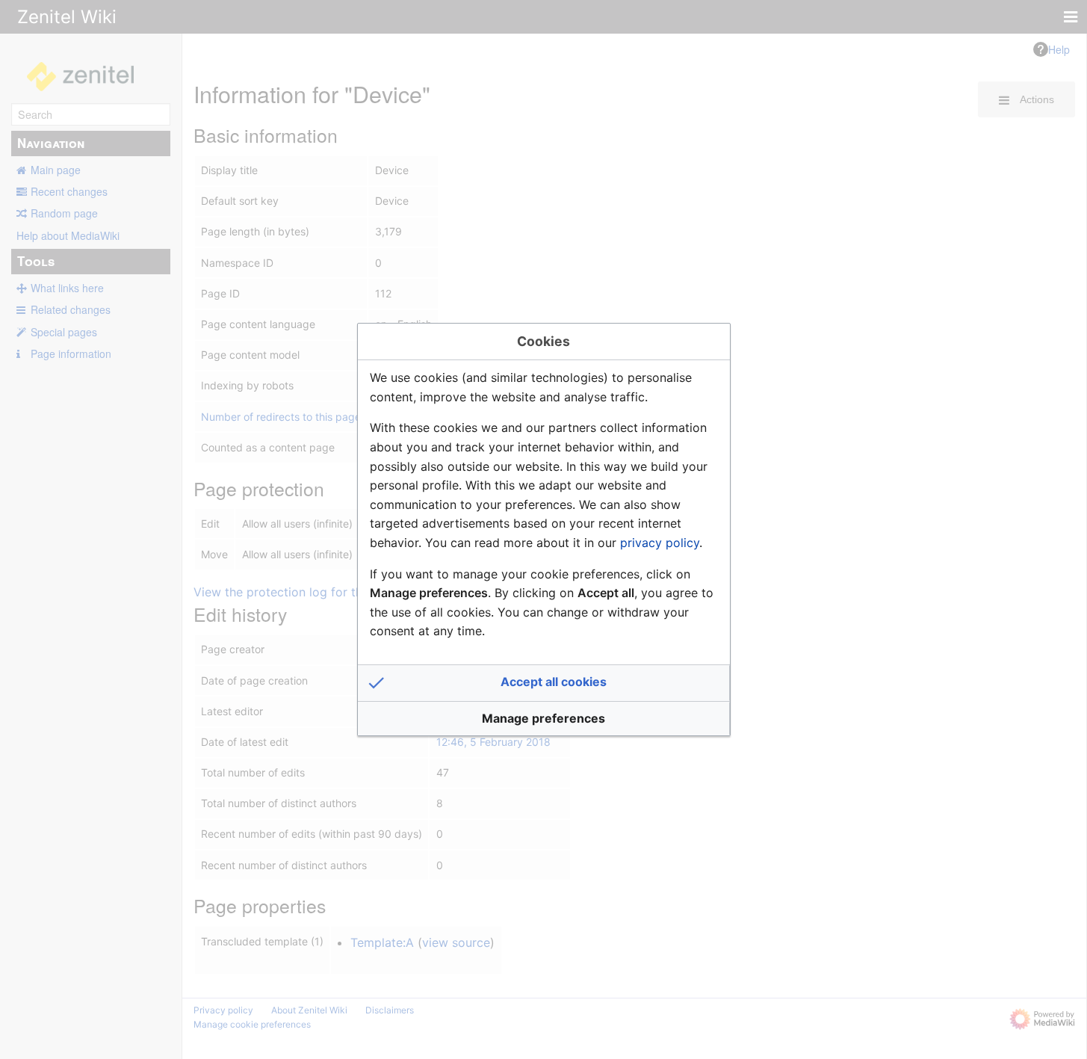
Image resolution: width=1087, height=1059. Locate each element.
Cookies (543, 341)
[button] (544, 683)
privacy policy (659, 542)
